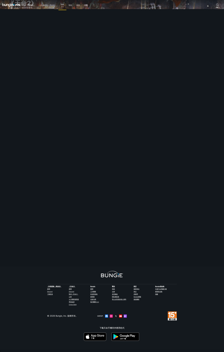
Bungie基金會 (159, 286)
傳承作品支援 (16, 63)
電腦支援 (14, 57)
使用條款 (115, 294)
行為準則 (13, 84)
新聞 (48, 289)
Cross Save (72, 304)
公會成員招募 (16, 69)
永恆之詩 (14, 40)
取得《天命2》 (73, 294)
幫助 (70, 5)
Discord (49, 291)
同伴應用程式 (16, 66)
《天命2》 (31, 5)
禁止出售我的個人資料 (119, 299)
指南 (113, 289)
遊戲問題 (14, 43)
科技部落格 (93, 294)
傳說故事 (14, 26)
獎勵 (86, 5)
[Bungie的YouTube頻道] (120, 316)
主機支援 (14, 60)
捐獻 (156, 294)
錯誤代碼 (14, 34)
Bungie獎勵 (137, 297)
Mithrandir (66, 251)
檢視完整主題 (67, 83)
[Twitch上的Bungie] (125, 316)
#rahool (103, 73)
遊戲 (12, 29)
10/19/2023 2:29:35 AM (85, 89)
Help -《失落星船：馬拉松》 (23, 77)
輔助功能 (14, 46)
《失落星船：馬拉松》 (47, 5)
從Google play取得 (125, 337)
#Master (89, 73)
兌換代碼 (93, 299)
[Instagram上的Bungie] (111, 316)
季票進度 (72, 302)
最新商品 (136, 289)
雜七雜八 (14, 74)
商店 (78, 5)
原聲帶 (136, 294)
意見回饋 (14, 20)
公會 (70, 297)
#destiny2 (82, 73)
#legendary (65, 73)
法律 (113, 291)
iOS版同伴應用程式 (19, 51)
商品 (135, 291)
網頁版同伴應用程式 (19, 49)
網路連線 (14, 37)
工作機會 (93, 291)
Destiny (11, 5)
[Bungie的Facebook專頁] (106, 316)
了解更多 (50, 294)
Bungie (92, 286)
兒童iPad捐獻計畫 (161, 289)
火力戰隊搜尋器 (74, 299)
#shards (96, 73)
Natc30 (64, 57)
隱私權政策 (115, 297)
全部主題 (14, 14)
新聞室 (92, 297)
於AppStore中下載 (97, 337)
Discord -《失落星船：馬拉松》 (25, 80)
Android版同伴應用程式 (21, 54)
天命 (12, 71)
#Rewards (74, 73)
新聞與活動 (158, 291)
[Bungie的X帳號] (115, 316)
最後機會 (136, 299)
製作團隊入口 (94, 302)
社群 (62, 4)
